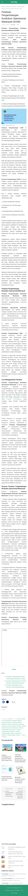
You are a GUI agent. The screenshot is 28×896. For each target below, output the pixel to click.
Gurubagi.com (15, 887)
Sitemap (7, 890)
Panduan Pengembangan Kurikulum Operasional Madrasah (11, 733)
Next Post (19, 793)
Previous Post (9, 792)
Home (3, 6)
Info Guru (8, 6)
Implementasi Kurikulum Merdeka (13, 720)
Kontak (12, 890)
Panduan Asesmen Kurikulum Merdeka (11, 726)
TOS (22, 890)
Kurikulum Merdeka (6, 722)
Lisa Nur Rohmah (7, 878)
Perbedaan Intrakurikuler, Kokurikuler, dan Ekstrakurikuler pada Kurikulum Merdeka (20, 758)
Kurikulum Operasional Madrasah (15, 724)
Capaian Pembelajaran (14, 399)
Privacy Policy (14, 893)
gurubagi (13, 24)
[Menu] (2, 2)
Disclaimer (17, 890)
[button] (14, 116)
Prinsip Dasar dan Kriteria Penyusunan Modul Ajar (7, 778)
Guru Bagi (14, 2)
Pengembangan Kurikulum (13, 735)
